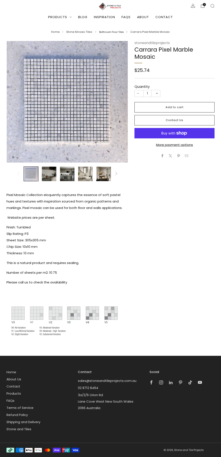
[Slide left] (18, 173)
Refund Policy (17, 415)
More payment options (174, 144)
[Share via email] (186, 155)
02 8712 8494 (88, 388)
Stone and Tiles (18, 429)
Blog (82, 17)
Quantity (142, 86)
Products (57, 17)
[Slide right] (116, 173)
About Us (13, 379)
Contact (164, 17)
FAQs (126, 17)
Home (55, 32)
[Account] (193, 6)
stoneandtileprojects (152, 42)
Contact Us (174, 120)
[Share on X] (170, 155)
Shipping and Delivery (23, 422)
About (143, 17)
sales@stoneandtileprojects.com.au (107, 380)
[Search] (212, 6)
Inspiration (104, 17)
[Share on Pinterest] (178, 155)
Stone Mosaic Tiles (79, 32)
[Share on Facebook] (162, 155)
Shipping (162, 76)
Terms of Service (19, 407)
